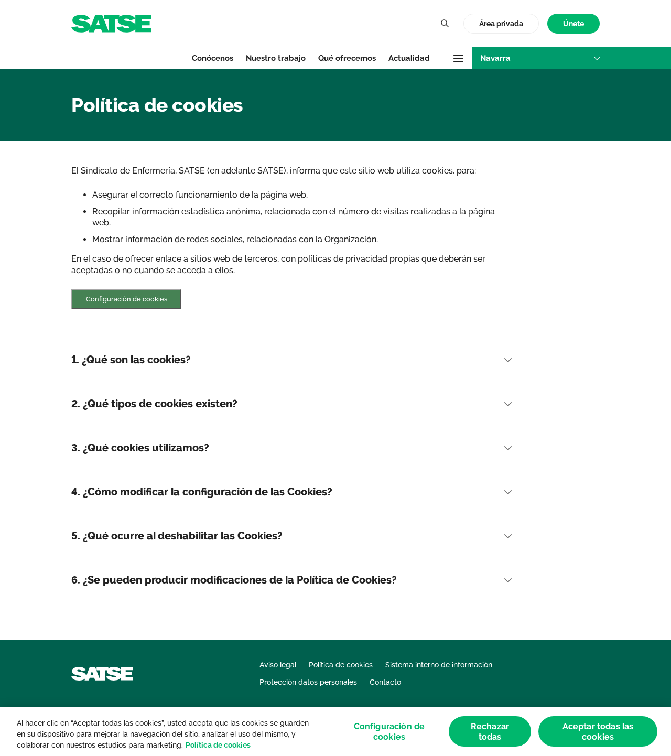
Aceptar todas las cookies (598, 731)
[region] (335, 731)
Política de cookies (218, 745)
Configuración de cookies (126, 299)
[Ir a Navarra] (111, 23)
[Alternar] (444, 23)
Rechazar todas (490, 731)
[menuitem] (573, 24)
